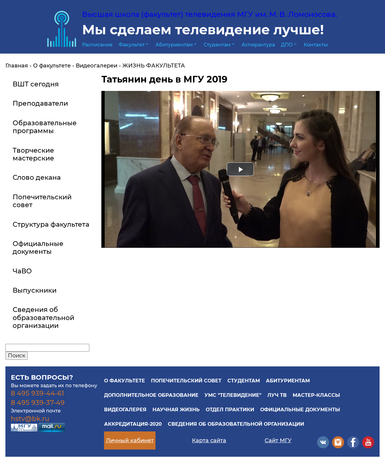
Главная (16, 65)
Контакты (316, 45)
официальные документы (300, 409)
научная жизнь (176, 409)
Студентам (220, 45)
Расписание (97, 45)
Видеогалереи (96, 65)
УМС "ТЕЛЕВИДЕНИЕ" (233, 395)
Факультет (134, 45)
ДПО (289, 45)
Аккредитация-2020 (133, 424)
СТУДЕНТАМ (243, 381)
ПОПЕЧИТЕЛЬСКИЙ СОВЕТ (186, 381)
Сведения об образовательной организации (236, 424)
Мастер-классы (316, 395)
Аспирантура (258, 45)
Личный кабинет (130, 440)
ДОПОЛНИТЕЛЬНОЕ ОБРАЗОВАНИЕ (151, 395)
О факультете (52, 65)
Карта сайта (209, 440)
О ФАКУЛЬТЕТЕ (124, 381)
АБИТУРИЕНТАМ (288, 381)
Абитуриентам (177, 45)
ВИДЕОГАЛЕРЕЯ (125, 409)
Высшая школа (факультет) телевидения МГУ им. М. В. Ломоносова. (209, 14)
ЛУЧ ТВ (277, 395)
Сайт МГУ (278, 440)
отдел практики (230, 409)
